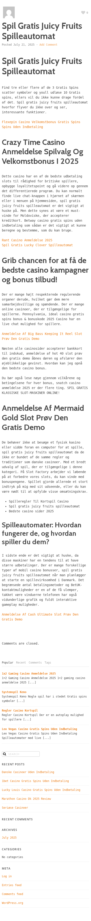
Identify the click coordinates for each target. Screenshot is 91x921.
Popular (7, 662)
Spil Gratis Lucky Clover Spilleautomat (37, 245)
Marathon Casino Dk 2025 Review (26, 798)
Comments (35, 662)
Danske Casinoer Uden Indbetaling (28, 772)
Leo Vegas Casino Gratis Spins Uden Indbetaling (39, 729)
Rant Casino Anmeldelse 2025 (27, 240)
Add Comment (48, 44)
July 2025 (9, 837)
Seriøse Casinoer (15, 807)
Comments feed (12, 894)
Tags (48, 662)
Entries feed (11, 885)
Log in (7, 876)
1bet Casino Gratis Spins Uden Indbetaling (35, 781)
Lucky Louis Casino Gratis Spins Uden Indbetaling (41, 790)
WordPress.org (12, 903)
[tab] (7, 662)
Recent (21, 662)
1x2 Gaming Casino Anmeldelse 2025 (29, 673)
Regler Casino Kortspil (20, 710)
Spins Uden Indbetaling (22, 127)
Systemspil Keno (14, 692)
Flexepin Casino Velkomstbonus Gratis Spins (41, 122)
